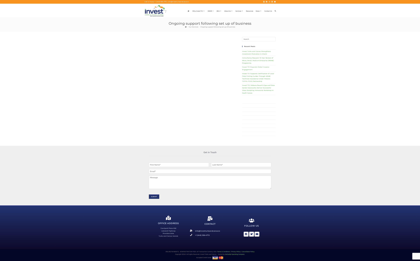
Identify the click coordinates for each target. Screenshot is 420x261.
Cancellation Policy (248, 251)
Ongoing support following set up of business (217, 27)
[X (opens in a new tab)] (264, 2)
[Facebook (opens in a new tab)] (266, 2)
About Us (245, 117)
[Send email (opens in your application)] (274, 2)
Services (245, 122)
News (244, 130)
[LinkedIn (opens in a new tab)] (272, 2)
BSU (243, 113)
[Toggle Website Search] (275, 11)
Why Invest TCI (248, 105)
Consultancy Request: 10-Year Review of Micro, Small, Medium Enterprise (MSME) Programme (258, 60)
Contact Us (246, 134)
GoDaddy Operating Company (235, 254)
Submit (154, 196)
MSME (244, 109)
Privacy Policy (236, 251)
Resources (246, 126)
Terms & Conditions (223, 251)
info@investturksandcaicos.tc (178, 2)
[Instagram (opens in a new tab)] (269, 2)
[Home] (186, 27)
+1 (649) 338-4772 (161, 2)
